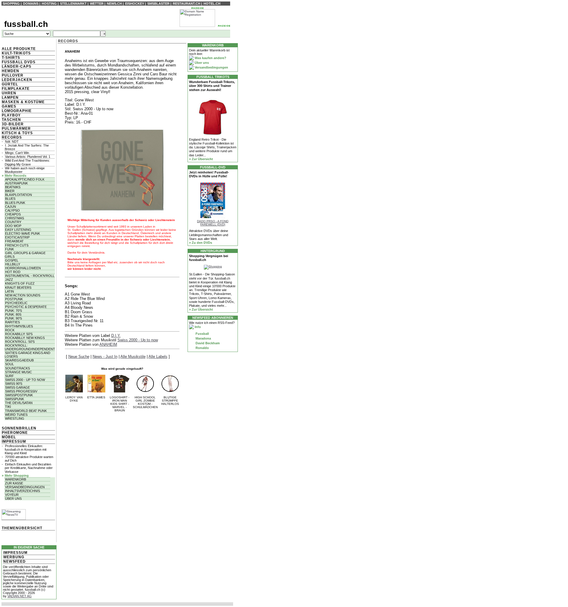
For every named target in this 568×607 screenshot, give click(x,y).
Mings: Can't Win (17, 153)
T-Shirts (11, 58)
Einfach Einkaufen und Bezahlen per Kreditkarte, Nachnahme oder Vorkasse (29, 467)
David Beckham (207, 343)
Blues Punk (15, 203)
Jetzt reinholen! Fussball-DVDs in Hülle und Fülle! (209, 174)
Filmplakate (16, 89)
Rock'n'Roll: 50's (20, 341)
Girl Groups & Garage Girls (25, 254)
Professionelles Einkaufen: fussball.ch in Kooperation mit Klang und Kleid (25, 449)
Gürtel (10, 84)
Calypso (12, 210)
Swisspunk (14, 399)
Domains (30, 3)
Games (9, 106)
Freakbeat (14, 241)
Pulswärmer (16, 128)
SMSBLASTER (158, 3)
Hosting (49, 3)
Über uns (13, 498)
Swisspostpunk (19, 395)
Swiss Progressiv (21, 391)
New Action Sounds (22, 295)
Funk (9, 249)
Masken (10, 102)
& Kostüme (32, 102)
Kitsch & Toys (17, 133)
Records (12, 137)
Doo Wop (13, 226)
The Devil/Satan (19, 403)
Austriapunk (16, 183)
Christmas (14, 218)
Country (13, 222)
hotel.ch (212, 3)
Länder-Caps (16, 66)
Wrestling (14, 418)
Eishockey (134, 3)
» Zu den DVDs (200, 242)
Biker (9, 191)
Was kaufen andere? (210, 58)
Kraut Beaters (18, 287)
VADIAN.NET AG (19, 596)
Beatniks (12, 187)
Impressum (14, 441)
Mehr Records (15, 175)
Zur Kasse (14, 483)
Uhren (9, 93)
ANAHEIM (108, 344)
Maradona (203, 338)
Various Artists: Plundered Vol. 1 (27, 156)
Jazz (9, 279)
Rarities (12, 322)
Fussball (202, 333)
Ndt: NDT (12, 141)
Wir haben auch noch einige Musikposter (25, 169)
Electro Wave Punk (22, 233)
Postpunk (14, 299)
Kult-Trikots (16, 53)
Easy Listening (18, 229)
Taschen (11, 120)
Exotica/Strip (17, 237)
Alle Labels (158, 356)
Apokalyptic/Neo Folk (24, 179)
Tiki (8, 406)
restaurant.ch (186, 3)
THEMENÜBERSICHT (22, 528)
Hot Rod (12, 272)
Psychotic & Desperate (26, 307)
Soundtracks (17, 368)
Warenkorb (15, 479)
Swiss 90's (13, 383)
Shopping (11, 3)
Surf (9, 376)
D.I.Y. (116, 335)
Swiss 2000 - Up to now (25, 380)
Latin (9, 291)
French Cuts (16, 245)
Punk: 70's (13, 310)
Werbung (13, 557)
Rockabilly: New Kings (25, 338)
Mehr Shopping (17, 475)
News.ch (114, 3)
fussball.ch (26, 24)
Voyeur (12, 494)
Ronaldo (202, 348)
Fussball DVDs (19, 62)
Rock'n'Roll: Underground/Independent (30, 347)
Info (197, 327)
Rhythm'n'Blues (19, 326)
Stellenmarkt (73, 3)
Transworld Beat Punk (26, 411)
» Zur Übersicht (201, 159)
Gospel (11, 260)
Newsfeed (14, 561)
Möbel (9, 437)
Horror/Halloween (23, 268)
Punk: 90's (13, 318)
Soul (9, 364)
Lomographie (17, 111)
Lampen (10, 97)
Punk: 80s (13, 314)
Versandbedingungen (25, 487)
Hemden (10, 71)
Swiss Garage (17, 387)
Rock (9, 330)
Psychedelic (16, 303)
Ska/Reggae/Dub (19, 360)
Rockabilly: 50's (19, 334)
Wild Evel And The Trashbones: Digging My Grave (27, 162)
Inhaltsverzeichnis (22, 491)
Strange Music (18, 372)
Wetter (97, 3)
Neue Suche (78, 356)
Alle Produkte (19, 49)
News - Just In (105, 356)
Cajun (10, 206)
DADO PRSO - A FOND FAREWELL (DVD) (212, 223)
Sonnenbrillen (19, 428)
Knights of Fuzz (20, 283)
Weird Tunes (16, 414)
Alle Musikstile (133, 356)
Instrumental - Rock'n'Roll (29, 275)
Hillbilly (12, 264)
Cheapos (13, 214)
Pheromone (15, 433)
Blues (10, 198)
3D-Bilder (13, 124)
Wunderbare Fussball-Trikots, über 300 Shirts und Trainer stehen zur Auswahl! (212, 85)
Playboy (11, 115)
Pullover (12, 75)
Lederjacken (17, 80)
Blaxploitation (18, 195)
